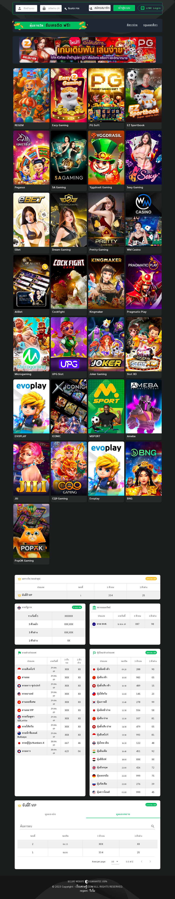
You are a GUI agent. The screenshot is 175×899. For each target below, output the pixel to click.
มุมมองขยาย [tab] (123, 814)
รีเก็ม (92, 890)
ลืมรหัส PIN (73, 8)
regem (84, 890)
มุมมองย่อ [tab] (50, 814)
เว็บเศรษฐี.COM (84, 886)
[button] (115, 861)
